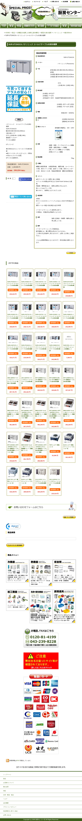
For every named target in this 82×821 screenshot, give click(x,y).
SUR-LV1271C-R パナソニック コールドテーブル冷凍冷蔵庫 (26, 316)
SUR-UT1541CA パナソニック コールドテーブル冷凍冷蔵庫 (12, 283)
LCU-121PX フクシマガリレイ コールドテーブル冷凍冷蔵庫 (40, 481)
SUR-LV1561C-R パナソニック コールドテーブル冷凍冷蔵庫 (26, 283)
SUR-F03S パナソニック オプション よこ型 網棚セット (68, 347)
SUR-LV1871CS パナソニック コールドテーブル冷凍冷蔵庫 (12, 347)
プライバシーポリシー (9, 807)
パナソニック (58, 33)
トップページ (7, 774)
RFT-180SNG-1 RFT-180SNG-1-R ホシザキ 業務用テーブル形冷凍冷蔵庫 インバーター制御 (26, 414)
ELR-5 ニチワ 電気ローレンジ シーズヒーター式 (26, 481)
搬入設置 (5, 787)
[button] (13, 526)
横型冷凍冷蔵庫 (46, 33)
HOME (7, 33)
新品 (13, 33)
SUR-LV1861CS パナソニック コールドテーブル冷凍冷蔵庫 (68, 316)
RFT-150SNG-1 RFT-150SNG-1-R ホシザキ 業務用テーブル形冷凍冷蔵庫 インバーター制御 (12, 448)
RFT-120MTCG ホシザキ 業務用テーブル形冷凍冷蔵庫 (68, 379)
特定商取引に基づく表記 (10, 811)
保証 (4, 791)
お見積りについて (8, 782)
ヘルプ (5, 799)
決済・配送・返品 (8, 795)
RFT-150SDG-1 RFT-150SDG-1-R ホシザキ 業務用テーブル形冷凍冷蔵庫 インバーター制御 (40, 448)
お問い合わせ (7, 815)
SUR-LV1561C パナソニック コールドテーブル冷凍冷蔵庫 (54, 283)
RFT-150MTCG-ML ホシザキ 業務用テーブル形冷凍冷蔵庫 (54, 379)
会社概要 (5, 803)
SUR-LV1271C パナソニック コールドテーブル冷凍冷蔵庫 (40, 316)
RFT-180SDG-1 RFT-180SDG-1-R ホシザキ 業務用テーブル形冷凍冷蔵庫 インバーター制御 (54, 414)
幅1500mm (68, 33)
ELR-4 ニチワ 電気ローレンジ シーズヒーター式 (68, 446)
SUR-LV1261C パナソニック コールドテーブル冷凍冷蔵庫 (54, 316)
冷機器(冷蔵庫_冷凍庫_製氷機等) (28, 33)
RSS (17, 760)
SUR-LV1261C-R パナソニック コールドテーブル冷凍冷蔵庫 (12, 316)
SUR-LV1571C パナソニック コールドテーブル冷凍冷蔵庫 (40, 283)
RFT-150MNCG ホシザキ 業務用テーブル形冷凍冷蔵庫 (40, 379)
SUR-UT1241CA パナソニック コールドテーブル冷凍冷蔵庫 (26, 347)
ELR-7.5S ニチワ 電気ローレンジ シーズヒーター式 (12, 481)
